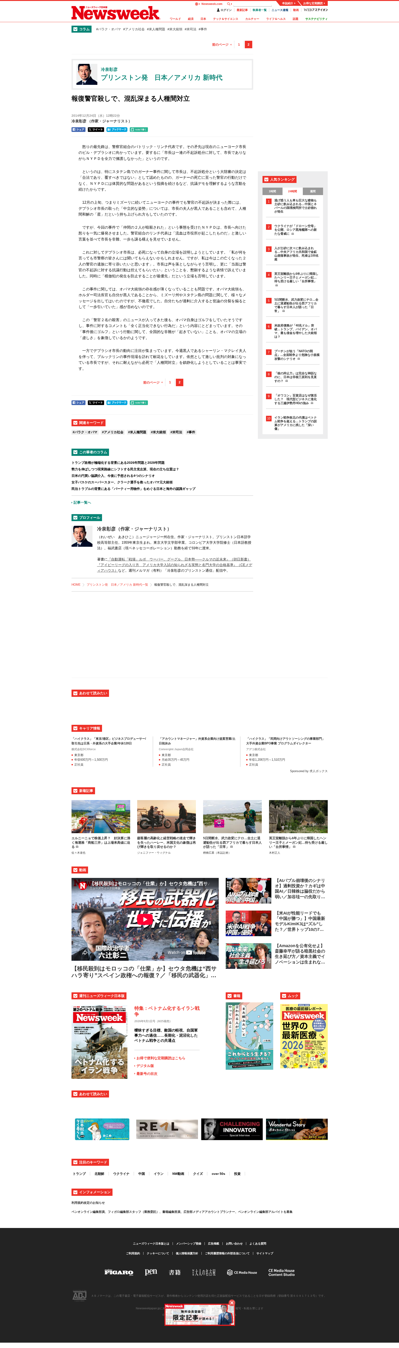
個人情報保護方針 (187, 1253)
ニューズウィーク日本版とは (151, 1243)
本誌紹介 (287, 3)
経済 (191, 19)
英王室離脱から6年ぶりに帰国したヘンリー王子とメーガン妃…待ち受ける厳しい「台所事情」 (296, 277)
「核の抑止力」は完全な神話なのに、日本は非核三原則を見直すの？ (295, 377)
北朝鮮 (99, 1174)
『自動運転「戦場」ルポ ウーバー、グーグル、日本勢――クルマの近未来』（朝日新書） (179, 559)
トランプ (79, 1174)
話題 (295, 19)
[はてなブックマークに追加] (116, 129)
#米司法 (190, 29)
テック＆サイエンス (225, 19)
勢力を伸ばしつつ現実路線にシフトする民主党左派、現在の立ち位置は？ (125, 469)
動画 (296, 10)
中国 (141, 1174)
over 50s (218, 1174)
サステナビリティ (316, 19)
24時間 (292, 191)
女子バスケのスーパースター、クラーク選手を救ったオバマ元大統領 (122, 482)
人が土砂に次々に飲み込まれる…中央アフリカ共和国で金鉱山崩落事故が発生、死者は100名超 (296, 253)
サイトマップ (264, 1253)
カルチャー (252, 19)
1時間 (272, 191)
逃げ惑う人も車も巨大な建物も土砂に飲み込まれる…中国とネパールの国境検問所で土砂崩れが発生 (295, 206)
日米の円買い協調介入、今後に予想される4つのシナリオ (113, 476)
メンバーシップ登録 (188, 1243)
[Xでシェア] (96, 129)
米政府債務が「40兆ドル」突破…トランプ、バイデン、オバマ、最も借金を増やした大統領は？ (295, 331)
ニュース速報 (280, 10)
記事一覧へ (82, 502)
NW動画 (178, 1174)
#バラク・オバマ (108, 29)
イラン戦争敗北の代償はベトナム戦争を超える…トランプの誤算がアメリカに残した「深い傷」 (295, 423)
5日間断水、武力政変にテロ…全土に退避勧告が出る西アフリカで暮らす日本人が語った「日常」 (296, 305)
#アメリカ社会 (134, 29)
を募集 (288, 1212)
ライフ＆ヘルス (276, 19)
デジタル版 (145, 1066)
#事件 (203, 29)
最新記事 (242, 10)
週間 (313, 191)
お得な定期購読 (313, 3)
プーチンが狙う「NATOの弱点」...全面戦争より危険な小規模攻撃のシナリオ (297, 355)
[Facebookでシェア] (78, 129)
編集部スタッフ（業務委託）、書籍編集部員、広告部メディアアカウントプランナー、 (179, 1212)
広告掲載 (213, 1243)
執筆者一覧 (260, 10)
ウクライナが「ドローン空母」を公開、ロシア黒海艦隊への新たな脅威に (295, 229)
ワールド (175, 19)
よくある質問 (257, 1243)
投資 (237, 1174)
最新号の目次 (146, 1074)
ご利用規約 (133, 1253)
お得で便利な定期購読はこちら (160, 1058)
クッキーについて (158, 1253)
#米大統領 (174, 29)
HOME (76, 584)
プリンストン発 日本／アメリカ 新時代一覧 (117, 584)
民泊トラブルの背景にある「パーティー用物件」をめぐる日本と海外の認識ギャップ (133, 489)
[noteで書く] (139, 129)
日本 (203, 19)
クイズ (198, 1174)
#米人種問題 (156, 29)
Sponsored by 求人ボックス (309, 771)
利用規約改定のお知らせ (88, 1202)
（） (102, 121)
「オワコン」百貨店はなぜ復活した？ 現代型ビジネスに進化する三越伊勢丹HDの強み (295, 399)
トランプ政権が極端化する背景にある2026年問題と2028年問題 (118, 462)
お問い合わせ (234, 1243)
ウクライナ (121, 1174)
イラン (159, 1174)
